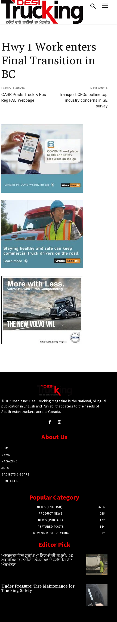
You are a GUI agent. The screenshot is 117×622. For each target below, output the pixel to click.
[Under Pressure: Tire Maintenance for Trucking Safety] (96, 595)
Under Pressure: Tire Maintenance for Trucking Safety (38, 589)
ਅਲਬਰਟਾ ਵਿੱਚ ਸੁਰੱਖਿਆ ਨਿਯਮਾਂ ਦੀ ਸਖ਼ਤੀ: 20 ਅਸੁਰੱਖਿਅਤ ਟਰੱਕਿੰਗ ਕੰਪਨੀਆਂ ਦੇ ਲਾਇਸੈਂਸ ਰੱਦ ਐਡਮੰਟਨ (37, 560)
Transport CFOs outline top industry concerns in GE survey (83, 100)
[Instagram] (59, 422)
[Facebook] (49, 422)
